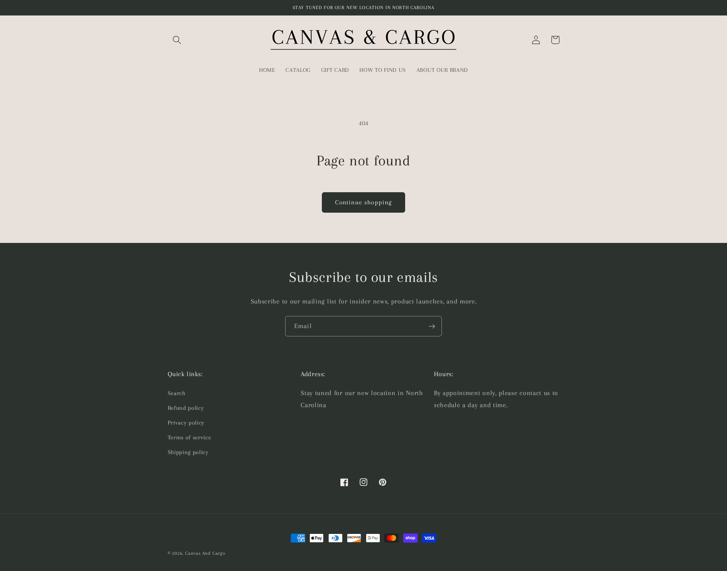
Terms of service (189, 437)
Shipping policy (188, 452)
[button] (177, 40)
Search (177, 393)
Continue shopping (363, 202)
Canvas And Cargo (205, 553)
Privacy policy (186, 422)
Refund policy (186, 408)
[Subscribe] (432, 326)
